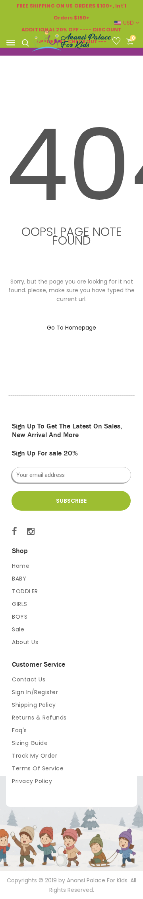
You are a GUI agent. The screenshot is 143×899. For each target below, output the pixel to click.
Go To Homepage (71, 328)
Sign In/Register (35, 692)
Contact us (28, 679)
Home (20, 566)
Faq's (19, 730)
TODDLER (25, 591)
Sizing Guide (30, 743)
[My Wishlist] (118, 42)
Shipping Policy (34, 705)
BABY (19, 578)
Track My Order (34, 755)
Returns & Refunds (39, 717)
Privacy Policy (32, 781)
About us (25, 642)
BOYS (19, 616)
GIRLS (19, 604)
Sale (18, 629)
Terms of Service (38, 768)
